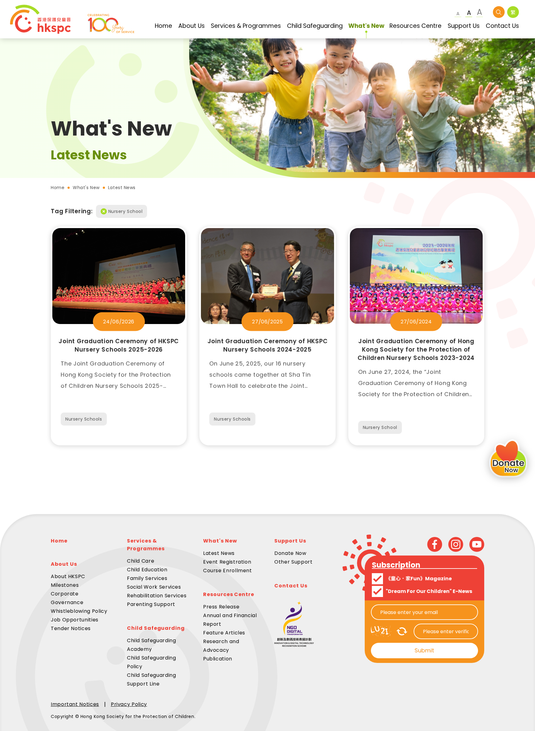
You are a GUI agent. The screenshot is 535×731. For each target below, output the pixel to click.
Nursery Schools (83, 419)
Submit (424, 650)
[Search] (499, 12)
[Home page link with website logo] (72, 19)
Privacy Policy (129, 704)
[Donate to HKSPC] (508, 459)
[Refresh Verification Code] (401, 631)
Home (57, 187)
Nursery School (125, 211)
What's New (86, 187)
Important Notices (75, 704)
